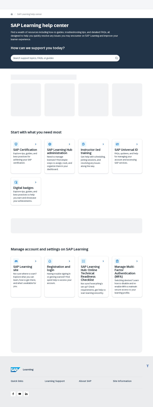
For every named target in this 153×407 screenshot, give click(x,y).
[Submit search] (116, 58)
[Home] (12, 14)
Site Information (122, 381)
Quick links (17, 381)
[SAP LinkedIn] (26, 393)
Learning (28, 369)
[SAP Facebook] (13, 393)
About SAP (85, 381)
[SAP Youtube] (19, 393)
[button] (127, 156)
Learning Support (55, 381)
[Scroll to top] (147, 366)
